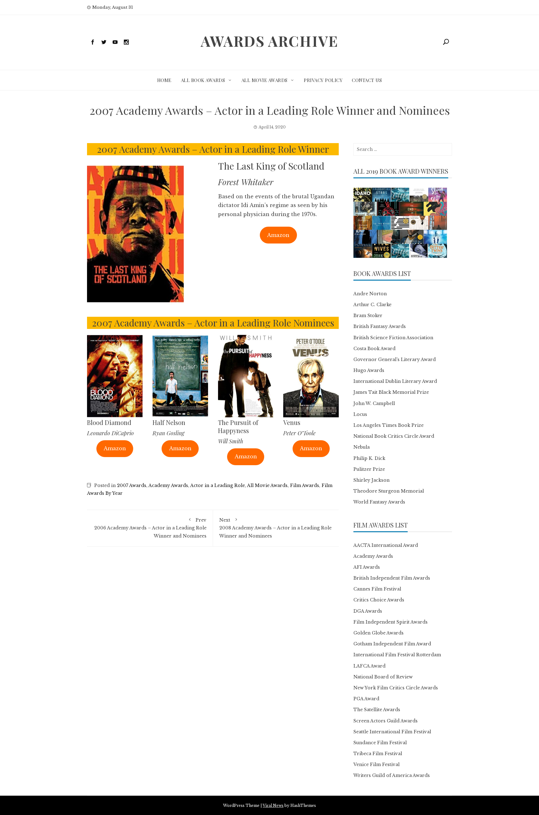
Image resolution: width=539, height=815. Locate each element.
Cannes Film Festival (377, 589)
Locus (360, 414)
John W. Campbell (374, 403)
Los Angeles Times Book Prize (388, 425)
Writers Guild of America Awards (391, 775)
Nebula (361, 447)
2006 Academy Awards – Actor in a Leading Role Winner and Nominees (150, 527)
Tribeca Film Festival (377, 753)
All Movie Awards (264, 80)
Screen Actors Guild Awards (385, 721)
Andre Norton (370, 294)
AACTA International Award (385, 545)
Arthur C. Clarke (372, 304)
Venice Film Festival (376, 764)
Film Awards (304, 485)
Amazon (278, 235)
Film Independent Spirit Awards (390, 622)
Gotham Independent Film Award (392, 644)
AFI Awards (366, 567)
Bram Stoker (367, 315)
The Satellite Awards (376, 709)
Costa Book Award (374, 348)
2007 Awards (131, 485)
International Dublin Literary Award (395, 381)
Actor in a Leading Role (217, 485)
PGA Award (366, 699)
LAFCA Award (369, 666)
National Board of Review (383, 677)
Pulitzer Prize (369, 469)
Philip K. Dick (369, 458)
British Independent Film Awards (391, 578)
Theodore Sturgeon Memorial (388, 491)
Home (164, 80)
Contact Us (367, 80)
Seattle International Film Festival (392, 732)
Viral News (273, 805)
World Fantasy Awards (379, 502)
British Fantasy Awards (379, 326)
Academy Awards (168, 485)
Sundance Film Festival (380, 742)
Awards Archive (269, 41)
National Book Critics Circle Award (393, 436)
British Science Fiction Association (393, 337)
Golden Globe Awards (378, 633)
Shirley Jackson (371, 480)
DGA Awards (367, 611)
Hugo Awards (368, 370)
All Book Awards (203, 80)
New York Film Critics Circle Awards (395, 688)
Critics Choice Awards (378, 600)
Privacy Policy (323, 80)
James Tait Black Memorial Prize (391, 392)
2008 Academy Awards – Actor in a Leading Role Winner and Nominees (275, 527)
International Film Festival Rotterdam (397, 655)
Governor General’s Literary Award (394, 359)
